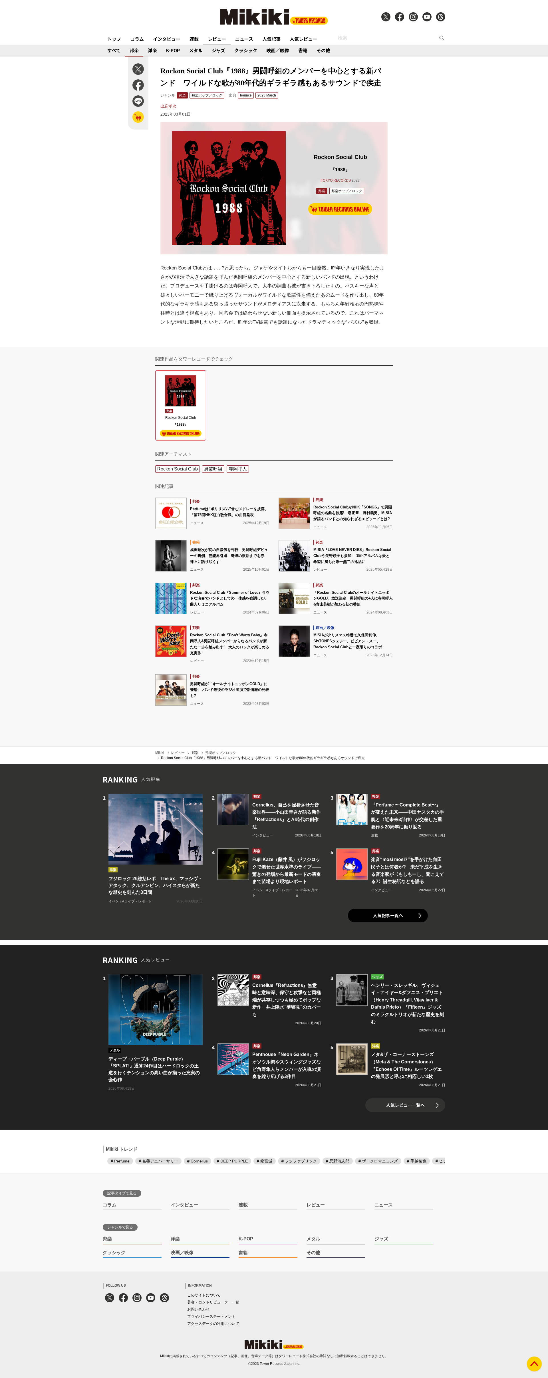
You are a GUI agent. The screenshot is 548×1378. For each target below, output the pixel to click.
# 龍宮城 (264, 1161)
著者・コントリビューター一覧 (213, 1302)
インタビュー (166, 38)
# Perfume (120, 1161)
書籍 (302, 50)
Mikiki (159, 753)
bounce (246, 95)
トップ (114, 38)
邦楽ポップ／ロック (207, 95)
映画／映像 (277, 50)
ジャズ (218, 50)
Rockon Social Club (177, 468)
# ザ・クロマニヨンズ (378, 1161)
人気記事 (271, 38)
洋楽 (152, 50)
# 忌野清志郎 (337, 1161)
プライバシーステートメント (211, 1316)
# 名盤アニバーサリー (158, 1161)
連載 (194, 38)
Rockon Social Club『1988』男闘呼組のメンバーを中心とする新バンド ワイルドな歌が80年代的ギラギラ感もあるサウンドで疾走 (263, 758)
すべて (113, 50)
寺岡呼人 (238, 468)
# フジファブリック (299, 1161)
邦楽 (134, 50)
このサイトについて (204, 1295)
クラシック (245, 50)
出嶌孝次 (168, 106)
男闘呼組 (213, 468)
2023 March (266, 95)
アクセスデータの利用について (213, 1323)
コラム (137, 38)
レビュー (217, 38)
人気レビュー (303, 38)
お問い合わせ (198, 1309)
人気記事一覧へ (388, 915)
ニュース (244, 38)
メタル (196, 50)
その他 (323, 50)
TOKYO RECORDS (336, 180)
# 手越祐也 (416, 1161)
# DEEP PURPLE (232, 1161)
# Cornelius (197, 1161)
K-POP (173, 50)
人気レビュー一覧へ (405, 1105)
